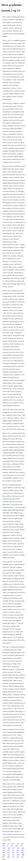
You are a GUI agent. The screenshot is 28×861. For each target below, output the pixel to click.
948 (13, 852)
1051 (22, 850)
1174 (8, 852)
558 (13, 857)
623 (13, 850)
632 (3, 850)
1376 (13, 843)
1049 (4, 843)
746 (9, 854)
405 (22, 857)
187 (14, 848)
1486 (4, 848)
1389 (23, 854)
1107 (16, 845)
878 (18, 848)
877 (18, 852)
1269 (23, 848)
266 (22, 843)
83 (8, 843)
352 (13, 854)
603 (18, 850)
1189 (9, 848)
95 (7, 845)
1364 (22, 852)
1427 (4, 854)
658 (3, 845)
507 (3, 852)
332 (18, 857)
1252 (4, 859)
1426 (8, 857)
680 (3, 857)
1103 (18, 854)
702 (21, 845)
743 (18, 843)
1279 (8, 850)
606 (12, 845)
